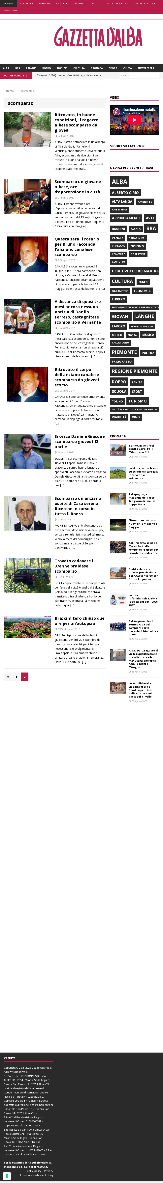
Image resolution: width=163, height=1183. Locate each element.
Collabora (26, 3)
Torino (117, 401)
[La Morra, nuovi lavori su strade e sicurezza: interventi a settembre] (118, 476)
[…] (85, 169)
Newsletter (146, 68)
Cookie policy (33, 1171)
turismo (137, 401)
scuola (119, 391)
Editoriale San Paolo (16, 1109)
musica (148, 335)
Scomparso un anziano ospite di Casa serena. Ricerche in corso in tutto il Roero (78, 506)
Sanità (137, 382)
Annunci (79, 3)
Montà (132, 335)
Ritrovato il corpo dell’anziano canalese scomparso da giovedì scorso (77, 377)
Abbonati (44, 3)
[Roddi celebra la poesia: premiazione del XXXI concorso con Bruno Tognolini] (118, 577)
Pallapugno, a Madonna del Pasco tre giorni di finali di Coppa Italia (142, 499)
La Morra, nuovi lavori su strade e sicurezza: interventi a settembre (143, 473)
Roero (46, 68)
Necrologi (62, 3)
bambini (118, 229)
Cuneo (143, 282)
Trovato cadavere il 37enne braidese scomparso (75, 566)
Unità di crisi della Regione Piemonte (136, 409)
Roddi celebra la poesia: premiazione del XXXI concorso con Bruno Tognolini (143, 574)
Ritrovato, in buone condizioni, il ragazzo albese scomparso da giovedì (76, 122)
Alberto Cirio (125, 192)
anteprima (119, 209)
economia (142, 291)
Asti (150, 218)
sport (137, 391)
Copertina (138, 254)
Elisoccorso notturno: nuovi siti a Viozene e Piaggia (143, 523)
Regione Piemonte (135, 371)
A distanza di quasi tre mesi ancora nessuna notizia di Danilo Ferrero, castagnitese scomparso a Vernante (78, 312)
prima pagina (122, 361)
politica (148, 353)
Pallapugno (120, 342)
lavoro (118, 326)
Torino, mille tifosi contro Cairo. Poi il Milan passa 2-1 (141, 449)
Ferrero (118, 299)
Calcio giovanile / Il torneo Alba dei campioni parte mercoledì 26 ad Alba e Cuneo (143, 627)
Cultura (79, 68)
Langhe (31, 68)
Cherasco (118, 246)
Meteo (117, 335)
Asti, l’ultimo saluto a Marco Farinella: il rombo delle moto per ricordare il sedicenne (143, 548)
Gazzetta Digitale (144, 3)
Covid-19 (118, 261)
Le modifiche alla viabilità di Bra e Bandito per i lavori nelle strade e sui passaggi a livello (141, 690)
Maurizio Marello (142, 326)
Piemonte (124, 352)
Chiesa (127, 68)
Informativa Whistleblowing (36, 1175)
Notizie (62, 68)
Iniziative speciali (117, 3)
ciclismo (137, 246)
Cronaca (97, 68)
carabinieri (137, 238)
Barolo (136, 229)
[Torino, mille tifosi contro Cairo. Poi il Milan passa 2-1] (118, 453)
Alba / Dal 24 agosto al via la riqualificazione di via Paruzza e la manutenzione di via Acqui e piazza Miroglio (143, 659)
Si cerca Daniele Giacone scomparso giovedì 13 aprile (80, 441)
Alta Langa (122, 201)
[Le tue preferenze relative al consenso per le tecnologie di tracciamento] (7, 1176)
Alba (6, 68)
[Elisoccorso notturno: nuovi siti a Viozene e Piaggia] (118, 528)
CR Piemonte (10, 10)
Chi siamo (8, 3)
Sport (113, 68)
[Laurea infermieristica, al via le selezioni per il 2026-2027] (118, 603)
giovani (121, 316)
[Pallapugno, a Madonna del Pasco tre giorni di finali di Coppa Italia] (118, 502)
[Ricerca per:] (139, 75)
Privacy (48, 1171)
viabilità (119, 417)
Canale (117, 238)
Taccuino (95, 3)
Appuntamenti (126, 218)
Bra (17, 68)
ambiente (145, 202)
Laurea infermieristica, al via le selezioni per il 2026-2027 (143, 600)
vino (136, 417)
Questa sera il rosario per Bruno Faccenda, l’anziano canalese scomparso (77, 246)
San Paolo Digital (32, 1129)
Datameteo (120, 291)
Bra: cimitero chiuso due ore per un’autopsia (80, 621)
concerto (118, 254)
